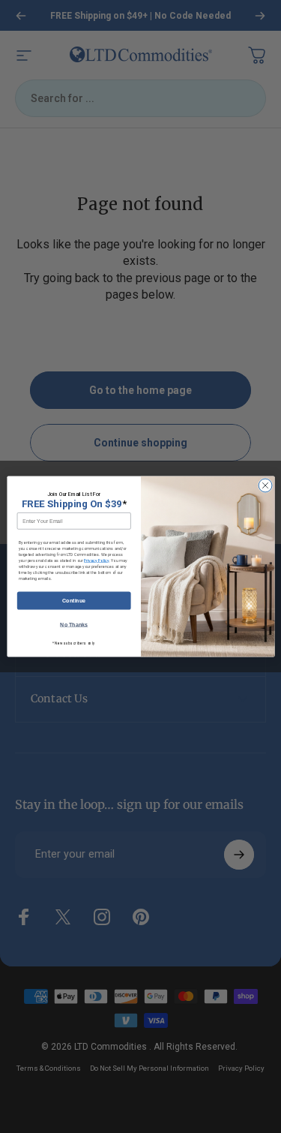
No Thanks (74, 625)
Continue (73, 601)
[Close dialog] (265, 485)
